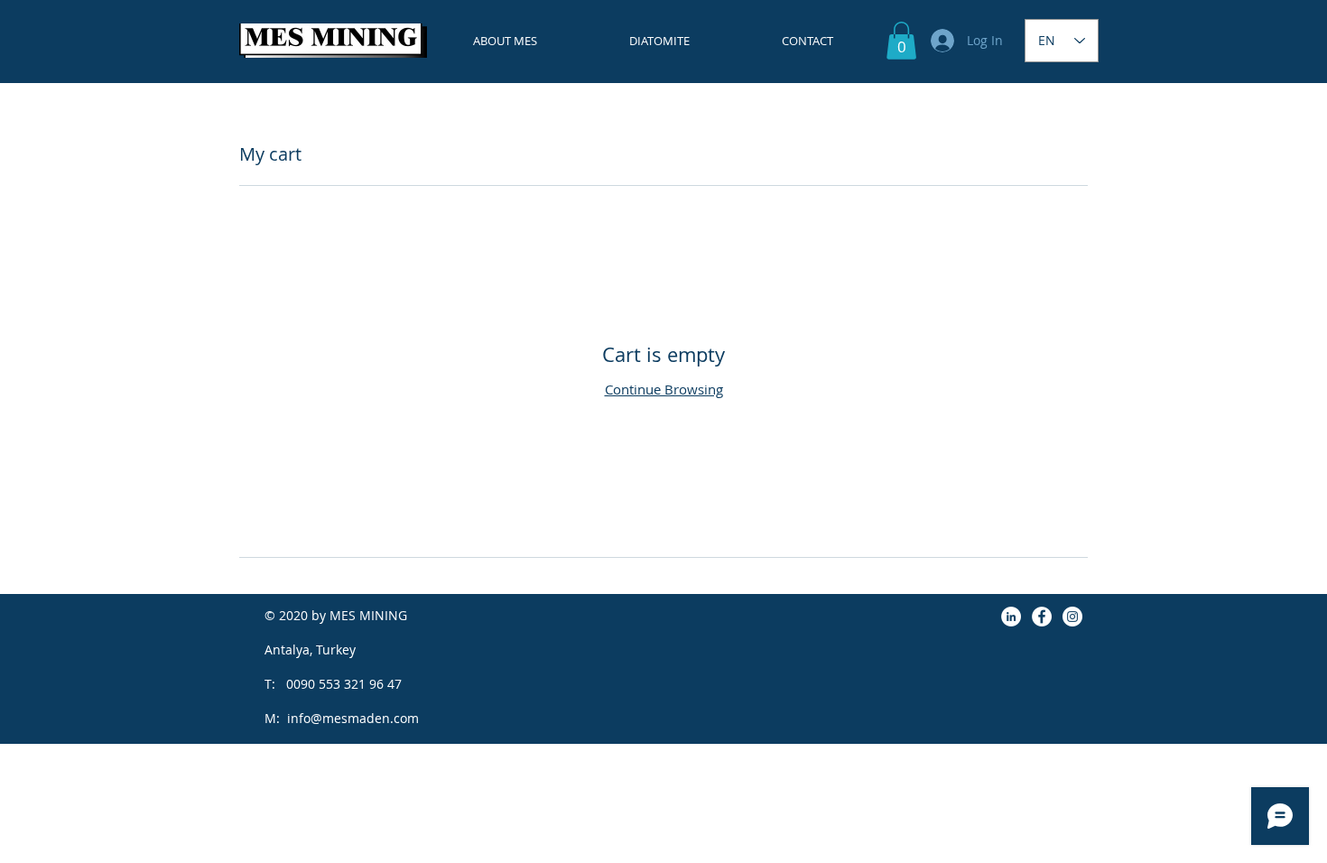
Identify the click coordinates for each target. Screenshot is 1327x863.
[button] (901, 41)
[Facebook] (1042, 616)
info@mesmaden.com (353, 718)
